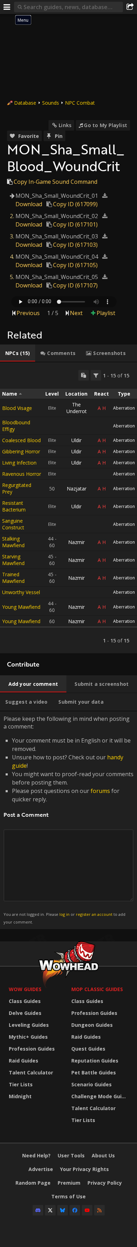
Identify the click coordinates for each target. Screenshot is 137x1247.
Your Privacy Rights (84, 1169)
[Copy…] (83, 375)
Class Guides (25, 1001)
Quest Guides (88, 1048)
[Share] (130, 7)
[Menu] (7, 7)
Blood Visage (17, 408)
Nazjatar (76, 488)
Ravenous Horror (21, 474)
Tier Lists (21, 1084)
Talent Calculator (31, 1072)
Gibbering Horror (21, 451)
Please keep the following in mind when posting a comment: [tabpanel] (68, 820)
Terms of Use (68, 1196)
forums (100, 791)
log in (64, 914)
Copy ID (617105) (75, 265)
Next (76, 313)
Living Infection (19, 462)
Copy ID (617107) (75, 285)
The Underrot (76, 407)
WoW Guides (25, 989)
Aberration (124, 408)
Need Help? (36, 1155)
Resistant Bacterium (14, 506)
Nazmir (76, 542)
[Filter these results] (96, 375)
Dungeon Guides (92, 1025)
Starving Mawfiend (13, 559)
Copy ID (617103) (75, 245)
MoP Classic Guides (97, 989)
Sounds (50, 102)
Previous (28, 313)
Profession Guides (32, 1048)
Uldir (76, 440)
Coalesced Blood (21, 440)
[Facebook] (75, 1210)
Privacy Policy (104, 1182)
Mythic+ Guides (28, 1036)
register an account (94, 914)
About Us (103, 1155)
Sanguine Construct (13, 524)
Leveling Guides (29, 1025)
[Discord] (38, 1210)
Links (65, 125)
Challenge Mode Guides (100, 1096)
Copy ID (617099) (75, 204)
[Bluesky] (62, 1210)
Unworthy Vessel (21, 592)
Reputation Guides (94, 1060)
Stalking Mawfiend (13, 542)
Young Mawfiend (21, 607)
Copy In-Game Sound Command (55, 182)
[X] (50, 1210)
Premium (69, 1182)
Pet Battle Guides (93, 1072)
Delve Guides (25, 1013)
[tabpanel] (68, 507)
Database (25, 102)
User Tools (71, 1155)
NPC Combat (80, 102)
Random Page (33, 1182)
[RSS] (99, 1210)
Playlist (106, 313)
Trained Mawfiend (13, 577)
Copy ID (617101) (75, 224)
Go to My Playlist (105, 125)
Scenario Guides (91, 1084)
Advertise (40, 1169)
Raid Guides (23, 1060)
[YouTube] (87, 1210)
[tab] (17, 353)
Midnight (20, 1096)
